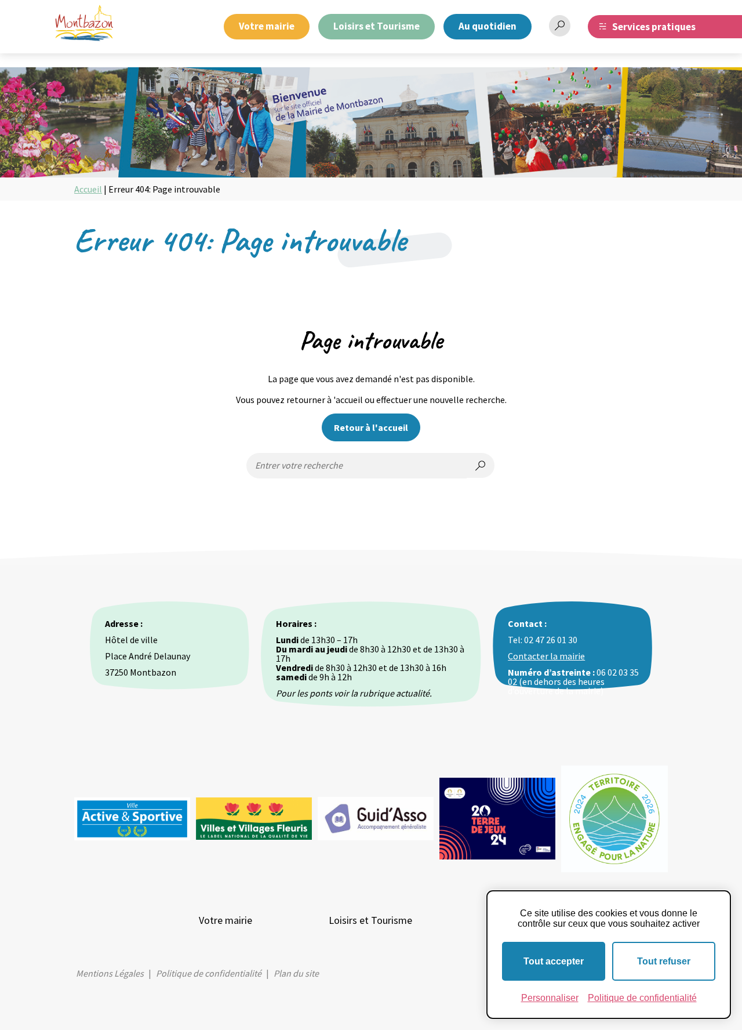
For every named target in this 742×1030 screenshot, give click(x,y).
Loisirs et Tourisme (376, 26)
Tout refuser (663, 961)
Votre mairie (266, 26)
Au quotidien (488, 26)
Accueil (88, 189)
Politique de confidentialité (208, 973)
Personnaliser (550, 998)
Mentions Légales (110, 973)
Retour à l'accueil (371, 427)
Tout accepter (553, 961)
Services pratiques (654, 26)
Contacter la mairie (546, 656)
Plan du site (296, 973)
